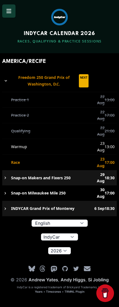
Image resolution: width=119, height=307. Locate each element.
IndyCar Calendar (59, 33)
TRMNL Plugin (74, 291)
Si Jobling (98, 279)
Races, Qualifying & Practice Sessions (59, 41)
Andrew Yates (43, 279)
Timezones (53, 291)
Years (39, 291)
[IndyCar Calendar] (59, 17)
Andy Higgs (73, 279)
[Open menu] (8, 11)
